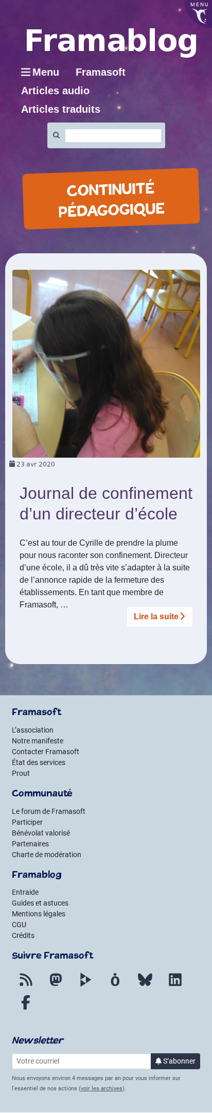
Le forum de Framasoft (48, 811)
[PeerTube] (85, 986)
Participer (27, 822)
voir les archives (101, 1088)
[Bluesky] (145, 986)
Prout (21, 773)
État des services (38, 762)
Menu (45, 72)
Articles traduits (60, 109)
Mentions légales (38, 914)
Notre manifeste (37, 741)
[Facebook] (25, 1008)
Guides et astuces (40, 903)
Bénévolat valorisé (41, 833)
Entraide (25, 892)
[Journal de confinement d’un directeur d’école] (106, 363)
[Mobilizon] (115, 986)
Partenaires (30, 844)
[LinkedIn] (175, 986)
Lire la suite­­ (156, 616)
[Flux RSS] (25, 986)
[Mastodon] (55, 986)
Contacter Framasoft (45, 751)
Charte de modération (46, 854)
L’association (33, 730)
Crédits (23, 935)
